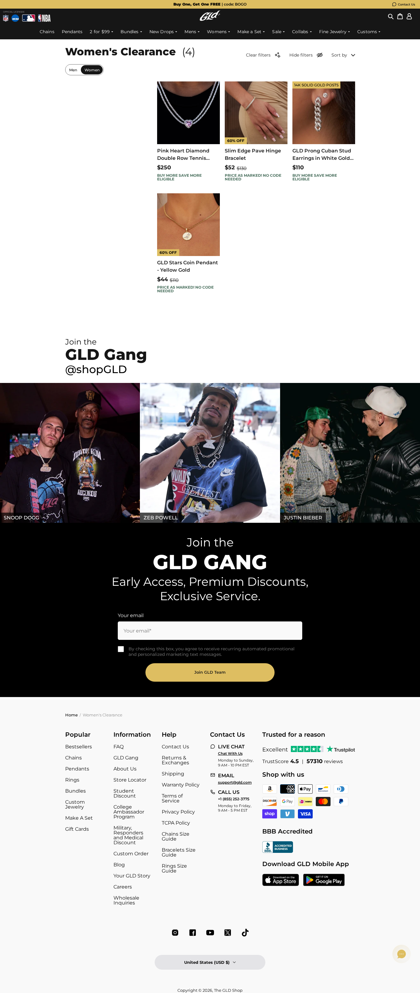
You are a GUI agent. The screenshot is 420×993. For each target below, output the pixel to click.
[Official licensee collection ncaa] (15, 18)
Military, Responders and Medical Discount (128, 835)
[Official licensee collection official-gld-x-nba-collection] (44, 18)
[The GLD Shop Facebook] (192, 932)
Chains (73, 758)
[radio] (73, 69)
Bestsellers (78, 747)
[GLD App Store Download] (280, 880)
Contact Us (406, 4)
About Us (125, 769)
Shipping (173, 774)
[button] (391, 16)
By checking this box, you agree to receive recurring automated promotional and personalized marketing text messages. (212, 651)
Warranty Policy (181, 785)
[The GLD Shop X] (227, 932)
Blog (119, 865)
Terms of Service (172, 798)
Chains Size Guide (175, 836)
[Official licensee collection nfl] (5, 18)
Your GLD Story (131, 876)
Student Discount (124, 793)
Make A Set (79, 818)
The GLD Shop (228, 990)
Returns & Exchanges (175, 760)
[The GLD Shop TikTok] (245, 932)
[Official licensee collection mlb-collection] (28, 18)
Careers (122, 887)
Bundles (75, 791)
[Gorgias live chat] (401, 954)
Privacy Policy (178, 812)
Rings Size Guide (174, 868)
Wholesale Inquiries (126, 900)
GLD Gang (125, 758)
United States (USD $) (207, 962)
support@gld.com (235, 782)
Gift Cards (77, 829)
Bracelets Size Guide (179, 852)
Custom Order (131, 854)
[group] (210, 4)
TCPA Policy (176, 823)
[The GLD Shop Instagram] (175, 932)
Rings (72, 780)
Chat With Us (230, 753)
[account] (409, 16)
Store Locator (129, 780)
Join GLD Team (210, 672)
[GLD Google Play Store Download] (324, 880)
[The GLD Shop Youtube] (210, 932)
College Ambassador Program (128, 812)
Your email (131, 615)
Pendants (77, 769)
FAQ (118, 747)
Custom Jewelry (75, 804)
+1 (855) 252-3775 (233, 799)
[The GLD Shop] (210, 19)
